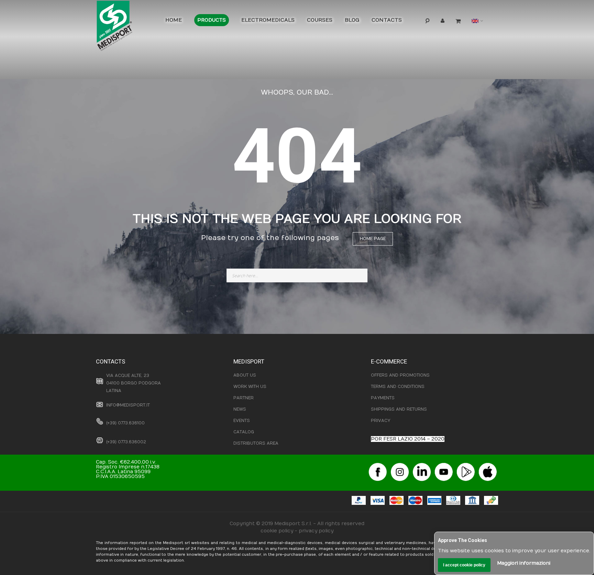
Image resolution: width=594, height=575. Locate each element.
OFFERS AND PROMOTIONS (400, 375)
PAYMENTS (383, 397)
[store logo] (125, 27)
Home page (373, 238)
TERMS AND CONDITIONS (398, 386)
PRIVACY (380, 420)
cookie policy (277, 531)
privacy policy (316, 531)
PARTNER (243, 397)
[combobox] (297, 275)
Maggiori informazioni (523, 563)
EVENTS (241, 420)
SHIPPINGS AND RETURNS (399, 409)
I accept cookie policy (464, 565)
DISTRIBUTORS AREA (255, 443)
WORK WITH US (249, 386)
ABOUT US (244, 375)
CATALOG (243, 432)
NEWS (239, 409)
